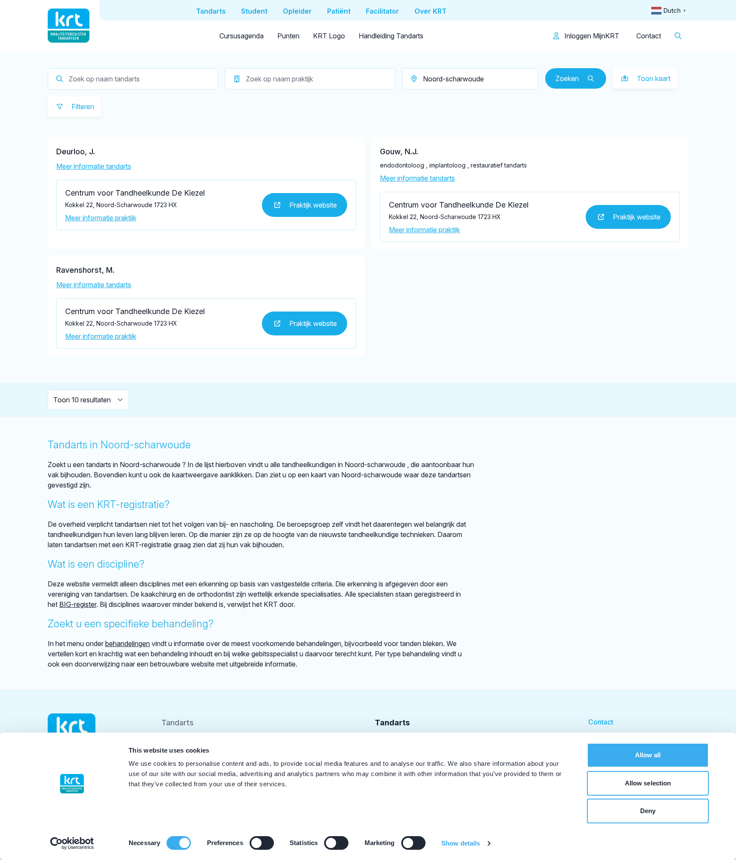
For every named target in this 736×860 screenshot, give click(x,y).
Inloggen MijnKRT (591, 36)
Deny (648, 810)
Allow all (648, 755)
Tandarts (177, 722)
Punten (288, 36)
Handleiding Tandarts (391, 36)
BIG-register (77, 604)
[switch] (262, 843)
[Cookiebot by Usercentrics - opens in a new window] (72, 843)
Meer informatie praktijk (100, 218)
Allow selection (648, 783)
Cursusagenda (241, 36)
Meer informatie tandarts (93, 166)
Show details (460, 843)
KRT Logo (329, 36)
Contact (648, 36)
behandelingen (127, 643)
